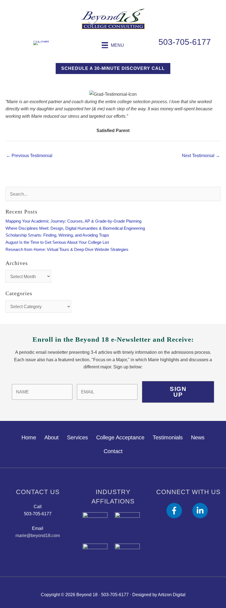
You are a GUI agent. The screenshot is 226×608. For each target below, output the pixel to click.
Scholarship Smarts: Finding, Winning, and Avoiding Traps (57, 235)
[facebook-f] (178, 510)
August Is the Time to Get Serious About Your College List (57, 242)
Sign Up (178, 391)
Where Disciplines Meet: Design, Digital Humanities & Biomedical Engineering (75, 228)
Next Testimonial (201, 155)
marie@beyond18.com (37, 535)
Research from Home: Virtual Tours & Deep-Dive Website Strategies (67, 249)
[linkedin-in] (201, 510)
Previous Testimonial (29, 155)
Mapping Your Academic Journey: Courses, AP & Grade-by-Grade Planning (73, 221)
